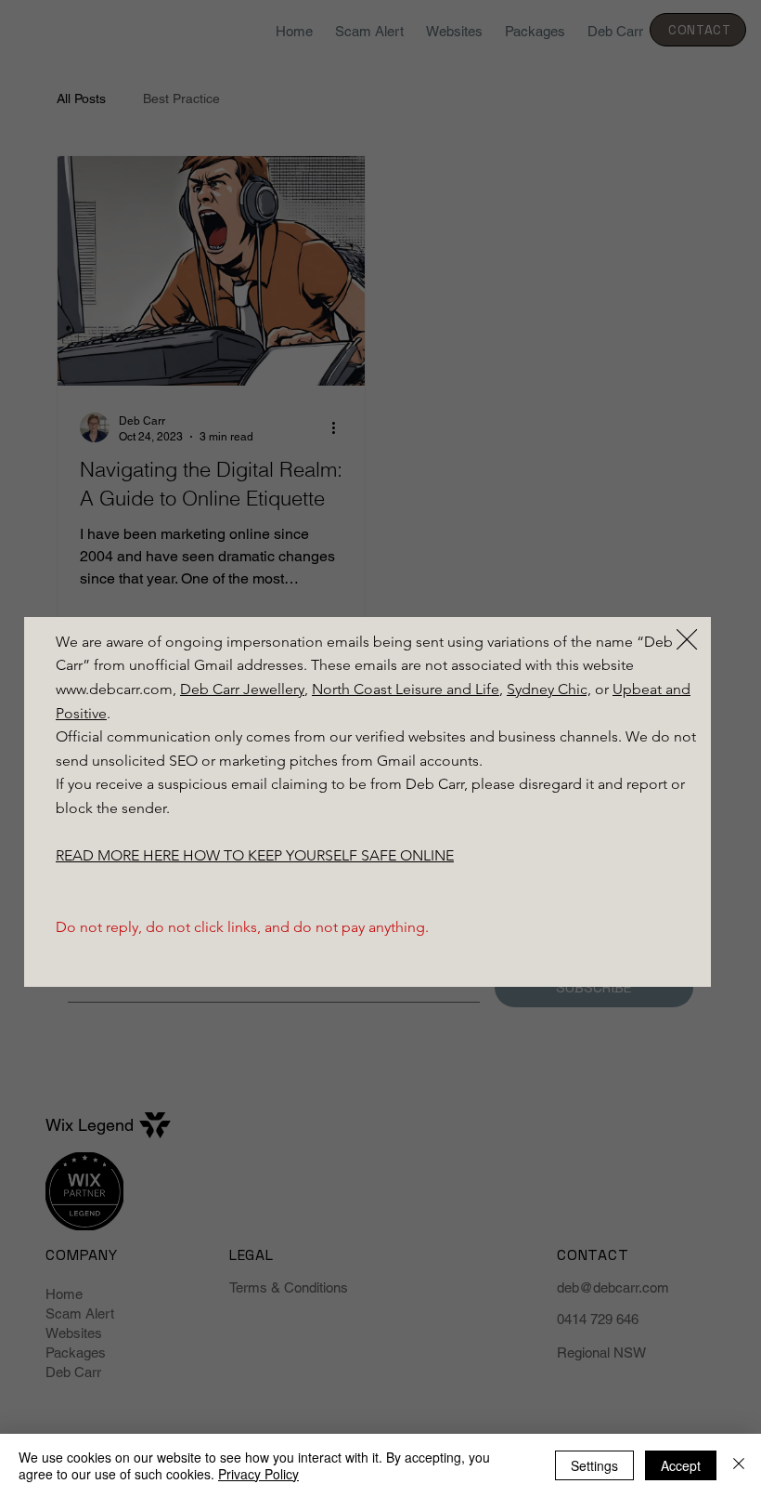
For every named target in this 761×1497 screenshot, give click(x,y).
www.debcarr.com (114, 689)
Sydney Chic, (549, 689)
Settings (594, 1465)
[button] (687, 640)
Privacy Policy (258, 1473)
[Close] (739, 1465)
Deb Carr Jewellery (242, 689)
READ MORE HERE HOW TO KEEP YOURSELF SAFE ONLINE (255, 855)
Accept (681, 1465)
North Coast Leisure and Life (405, 689)
